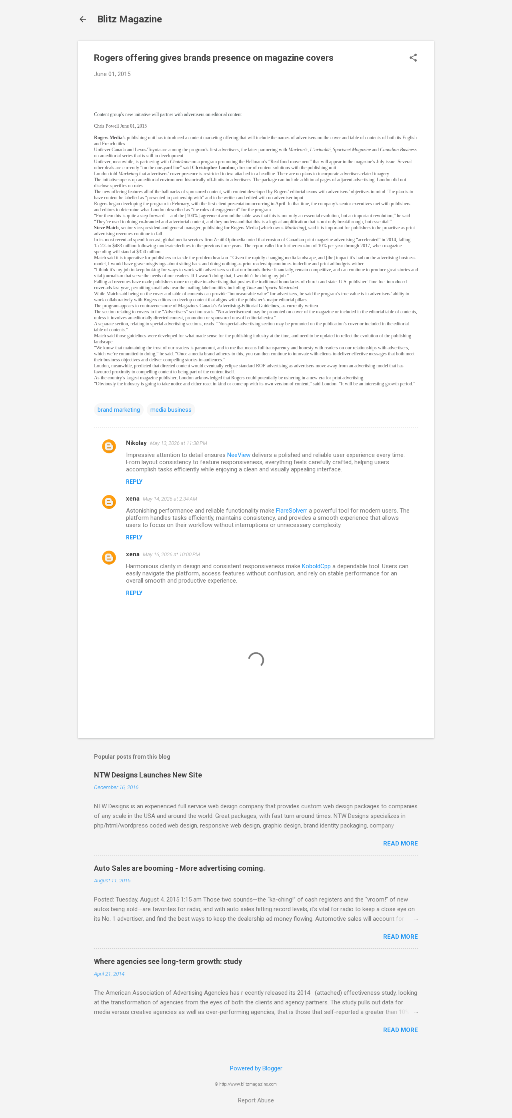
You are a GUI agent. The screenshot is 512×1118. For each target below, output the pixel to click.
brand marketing (119, 409)
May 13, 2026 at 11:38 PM (178, 443)
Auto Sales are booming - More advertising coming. (179, 868)
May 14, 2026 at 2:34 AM (170, 499)
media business (171, 409)
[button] (413, 58)
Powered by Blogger (256, 1068)
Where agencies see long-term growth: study (168, 961)
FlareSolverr (291, 510)
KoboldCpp (316, 566)
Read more (400, 843)
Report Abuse (256, 1100)
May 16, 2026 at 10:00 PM (171, 554)
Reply (134, 482)
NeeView (238, 455)
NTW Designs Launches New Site (148, 775)
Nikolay (136, 443)
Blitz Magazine (129, 19)
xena (133, 498)
